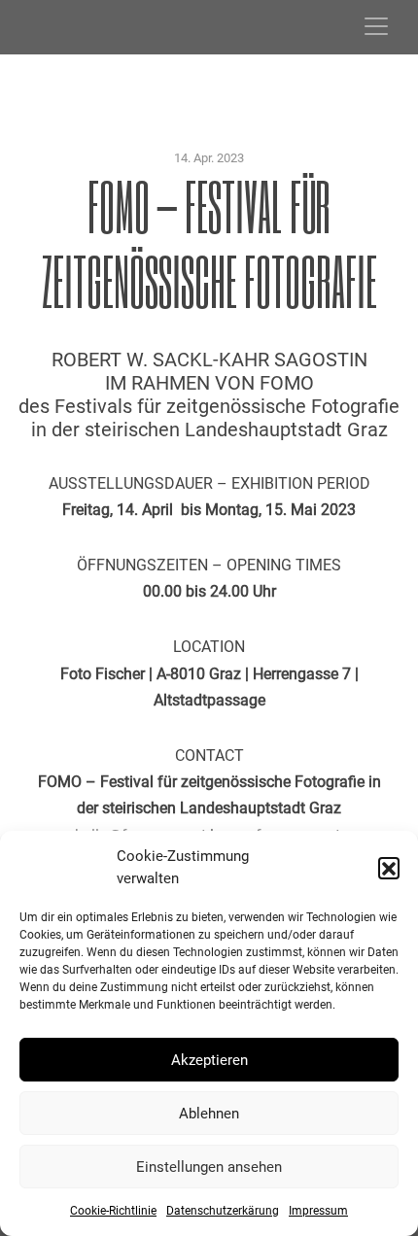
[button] (389, 867)
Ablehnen (209, 1113)
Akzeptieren (209, 1060)
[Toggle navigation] (376, 26)
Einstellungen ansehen (209, 1167)
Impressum (318, 1211)
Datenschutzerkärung (222, 1211)
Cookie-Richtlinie (113, 1211)
